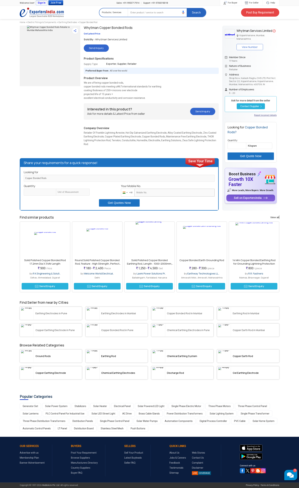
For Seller (254, 2)
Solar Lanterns (31, 413)
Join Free (55, 2)
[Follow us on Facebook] (242, 470)
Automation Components (179, 421)
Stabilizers (80, 406)
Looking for (31, 172)
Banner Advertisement (32, 462)
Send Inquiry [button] (96, 48)
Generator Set (30, 406)
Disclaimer (197, 467)
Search (196, 12)
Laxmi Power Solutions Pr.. (151, 273)
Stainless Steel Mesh (112, 428)
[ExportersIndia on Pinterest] (252, 470)
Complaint (197, 462)
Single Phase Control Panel (114, 421)
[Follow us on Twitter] (247, 470)
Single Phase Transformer (255, 413)
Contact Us (198, 457)
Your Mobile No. (131, 186)
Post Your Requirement (84, 452)
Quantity (29, 186)
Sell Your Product (133, 452)
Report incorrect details (265, 115)
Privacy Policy (252, 485)
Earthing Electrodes (67, 22)
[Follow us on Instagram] (263, 470)
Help (272, 2)
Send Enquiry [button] (47, 286)
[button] (183, 12)
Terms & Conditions (270, 485)
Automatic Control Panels (37, 428)
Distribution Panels (83, 421)
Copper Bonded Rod (88, 22)
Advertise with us (29, 452)
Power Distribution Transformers (185, 413)
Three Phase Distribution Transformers (44, 421)
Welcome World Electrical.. (99, 273)
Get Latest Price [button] (92, 33)
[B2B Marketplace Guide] (258, 470)
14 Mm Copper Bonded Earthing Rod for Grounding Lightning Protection (254, 261)
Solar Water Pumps (147, 421)
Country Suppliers (80, 467)
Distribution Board (84, 428)
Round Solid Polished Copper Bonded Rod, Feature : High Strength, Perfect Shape (97, 263)
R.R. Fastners (255, 273)
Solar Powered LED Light (151, 406)
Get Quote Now (250, 156)
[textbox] (73, 192)
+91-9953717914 (127, 3)
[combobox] (127, 192)
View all (274, 217)
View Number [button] (250, 47)
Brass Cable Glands (149, 413)
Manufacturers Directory (84, 462)
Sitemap (174, 472)
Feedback (174, 462)
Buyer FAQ (76, 472)
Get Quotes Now (119, 203)
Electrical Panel (122, 406)
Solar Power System (56, 406)
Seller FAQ (129, 462)
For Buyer (232, 2)
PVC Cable (240, 421)
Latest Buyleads (133, 457)
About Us (174, 452)
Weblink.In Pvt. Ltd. (51, 485)
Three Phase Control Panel (252, 406)
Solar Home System (263, 421)
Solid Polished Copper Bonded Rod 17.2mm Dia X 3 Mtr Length (45, 261)
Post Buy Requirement (260, 12)
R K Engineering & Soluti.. (47, 273)
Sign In (42, 2)
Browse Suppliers (80, 457)
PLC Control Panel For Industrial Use (65, 413)
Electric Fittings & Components (42, 22)
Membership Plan (29, 457)
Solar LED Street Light (103, 413)
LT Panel (62, 428)
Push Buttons (138, 428)
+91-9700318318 (155, 3)
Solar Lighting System (222, 413)
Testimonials (176, 467)
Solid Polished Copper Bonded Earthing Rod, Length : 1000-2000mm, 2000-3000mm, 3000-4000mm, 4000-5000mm (149, 265)
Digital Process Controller (213, 421)
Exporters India (42, 12)
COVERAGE (201, 473)
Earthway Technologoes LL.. (203, 273)
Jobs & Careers (177, 457)
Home (22, 22)
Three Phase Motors (219, 406)
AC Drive (127, 413)
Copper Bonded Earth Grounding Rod (201, 260)
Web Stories (198, 452)
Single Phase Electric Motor (186, 406)
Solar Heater (100, 406)
